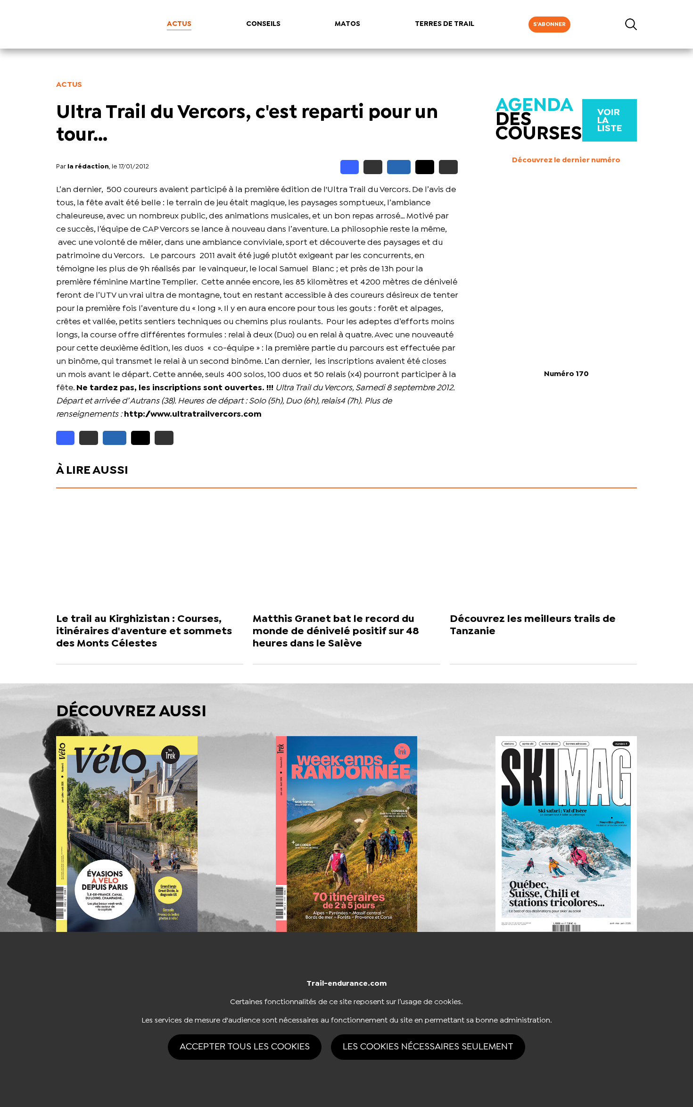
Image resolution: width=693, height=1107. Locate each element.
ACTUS (179, 24)
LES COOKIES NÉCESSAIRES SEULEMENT (428, 1047)
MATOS (347, 24)
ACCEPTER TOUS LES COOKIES (245, 1047)
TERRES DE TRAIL (444, 24)
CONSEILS (263, 24)
